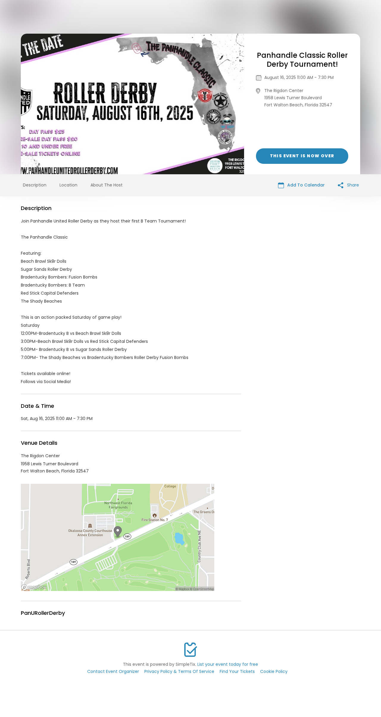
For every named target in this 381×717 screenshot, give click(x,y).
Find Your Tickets (237, 671)
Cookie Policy (274, 671)
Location (68, 185)
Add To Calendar (305, 185)
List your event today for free (227, 664)
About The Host (106, 185)
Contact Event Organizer (113, 671)
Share (352, 185)
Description (34, 185)
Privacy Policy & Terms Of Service (179, 671)
